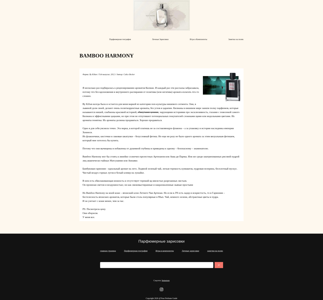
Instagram (166, 280)
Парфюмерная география (135, 251)
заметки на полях (215, 251)
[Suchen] (219, 265)
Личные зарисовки (190, 251)
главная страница (108, 251)
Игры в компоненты (165, 251)
